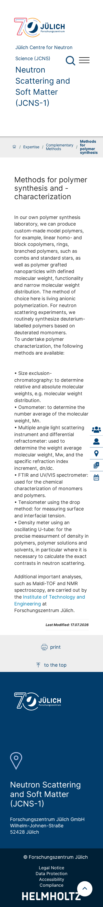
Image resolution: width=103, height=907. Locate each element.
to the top (55, 665)
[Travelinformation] (96, 453)
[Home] (14, 147)
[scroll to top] (84, 888)
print (55, 647)
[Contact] (96, 430)
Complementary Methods (59, 147)
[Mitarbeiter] (96, 441)
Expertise (31, 147)
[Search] (71, 61)
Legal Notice (51, 867)
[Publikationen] (96, 465)
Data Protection (51, 873)
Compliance (51, 885)
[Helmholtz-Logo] (51, 898)
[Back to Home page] (42, 27)
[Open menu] (84, 61)
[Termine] (96, 477)
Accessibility (51, 879)
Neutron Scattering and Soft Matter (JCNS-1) (42, 86)
